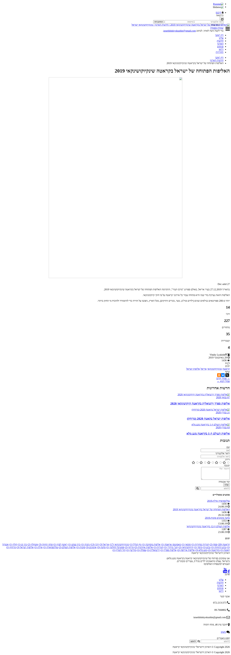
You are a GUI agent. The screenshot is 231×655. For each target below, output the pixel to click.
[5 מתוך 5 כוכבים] (224, 462)
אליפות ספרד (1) (168, 550)
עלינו (221, 38)
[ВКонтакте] (223, 375)
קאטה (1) (225, 550)
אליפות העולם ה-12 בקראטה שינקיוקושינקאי (208, 526)
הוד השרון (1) (119, 550)
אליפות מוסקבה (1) (151, 544)
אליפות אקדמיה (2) (143, 547)
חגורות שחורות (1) (200, 544)
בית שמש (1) (74, 544)
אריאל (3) (104, 544)
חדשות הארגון (216, 60)
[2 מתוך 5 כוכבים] (201, 462)
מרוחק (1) (11, 547)
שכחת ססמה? (216, 28)
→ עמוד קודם (223, 378)
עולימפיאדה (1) (50, 547)
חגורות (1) (158, 547)
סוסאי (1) (186, 544)
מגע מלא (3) (201, 550)
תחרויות (219, 52)
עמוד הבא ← (223, 381)
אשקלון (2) (33, 544)
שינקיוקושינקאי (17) (119, 544)
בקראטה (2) (214, 550)
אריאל (204, 369)
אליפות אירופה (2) (186, 550)
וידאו (221, 49)
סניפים (220, 46)
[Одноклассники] (219, 375)
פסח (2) (213, 544)
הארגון (220, 43)
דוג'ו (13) (94, 544)
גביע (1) (206, 547)
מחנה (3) (101, 547)
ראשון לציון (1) (60, 544)
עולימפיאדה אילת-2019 (218, 501)
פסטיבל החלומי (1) (115, 547)
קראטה (226, 369)
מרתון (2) (129, 547)
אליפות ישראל (193, 369)
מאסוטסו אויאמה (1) (171, 544)
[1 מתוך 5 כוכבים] (193, 462)
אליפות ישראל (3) (25, 547)
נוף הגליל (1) (135, 544)
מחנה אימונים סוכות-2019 (217, 518)
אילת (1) (38, 547)
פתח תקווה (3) (46, 544)
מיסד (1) (198, 547)
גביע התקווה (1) (218, 547)
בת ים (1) (22, 544)
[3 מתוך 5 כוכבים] (208, 462)
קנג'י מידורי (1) (171, 547)
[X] (227, 375)
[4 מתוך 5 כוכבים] (216, 462)
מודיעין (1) (131, 550)
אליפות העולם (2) (67, 547)
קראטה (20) (224, 544)
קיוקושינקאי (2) (186, 547)
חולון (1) (13, 544)
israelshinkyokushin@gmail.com (179, 30)
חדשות (220, 40)
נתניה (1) (85, 544)
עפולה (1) (141, 550)
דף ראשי (219, 35)
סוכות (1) (80, 547)
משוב (223, 632)
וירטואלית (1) (153, 550)
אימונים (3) (91, 547)
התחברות (158, 22)
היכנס (218, 12)
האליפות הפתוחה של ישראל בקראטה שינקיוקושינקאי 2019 (201, 509)
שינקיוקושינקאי (214, 369)
